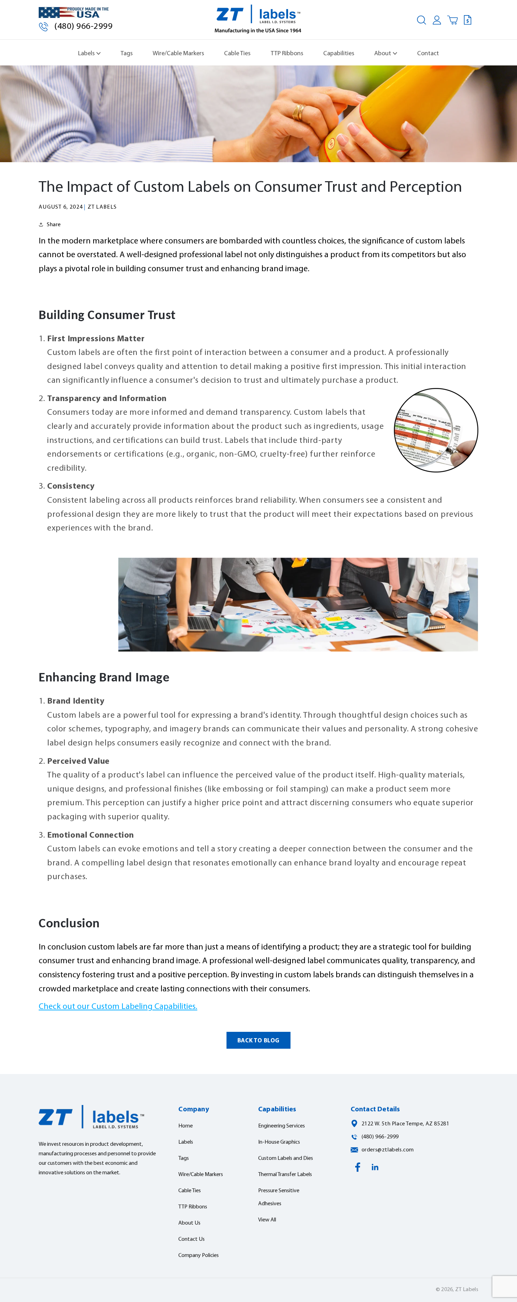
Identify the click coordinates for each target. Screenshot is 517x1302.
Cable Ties (237, 53)
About (382, 53)
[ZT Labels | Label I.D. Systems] (258, 20)
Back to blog (258, 1041)
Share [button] (54, 225)
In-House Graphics (279, 1142)
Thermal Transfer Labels (285, 1174)
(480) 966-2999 (83, 26)
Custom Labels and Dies (285, 1158)
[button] (421, 20)
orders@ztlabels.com (388, 1150)
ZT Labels (466, 1290)
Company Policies (198, 1255)
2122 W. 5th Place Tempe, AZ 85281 (405, 1124)
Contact (428, 53)
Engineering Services (281, 1126)
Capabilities (338, 53)
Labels (86, 53)
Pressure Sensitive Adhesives (278, 1197)
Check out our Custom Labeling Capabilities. (118, 1007)
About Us (189, 1223)
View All (267, 1220)
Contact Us (191, 1239)
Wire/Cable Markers (178, 53)
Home (185, 1126)
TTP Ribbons (287, 53)
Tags (127, 53)
